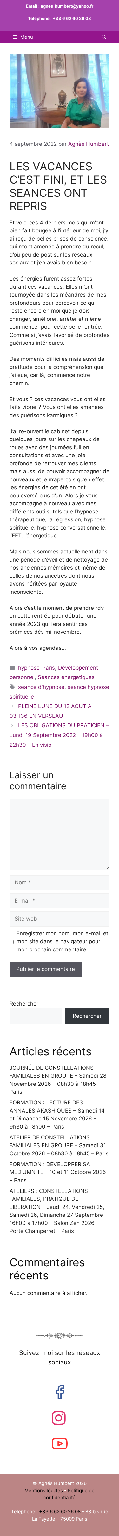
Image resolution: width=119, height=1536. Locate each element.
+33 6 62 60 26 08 (72, 18)
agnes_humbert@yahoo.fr (67, 6)
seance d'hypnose (41, 687)
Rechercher (24, 1003)
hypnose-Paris (36, 668)
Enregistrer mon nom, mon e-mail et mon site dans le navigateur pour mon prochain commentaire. (62, 941)
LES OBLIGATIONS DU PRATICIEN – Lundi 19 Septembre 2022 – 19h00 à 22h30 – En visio (59, 735)
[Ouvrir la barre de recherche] (104, 37)
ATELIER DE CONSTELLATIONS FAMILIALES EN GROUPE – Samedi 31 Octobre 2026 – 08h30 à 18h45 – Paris (59, 1145)
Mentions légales (44, 1490)
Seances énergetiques (66, 677)
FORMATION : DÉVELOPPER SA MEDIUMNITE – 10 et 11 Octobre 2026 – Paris (58, 1172)
